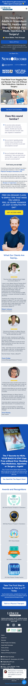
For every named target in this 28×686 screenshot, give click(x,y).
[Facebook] (8, 625)
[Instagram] (13, 625)
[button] (26, 9)
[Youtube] (19, 625)
